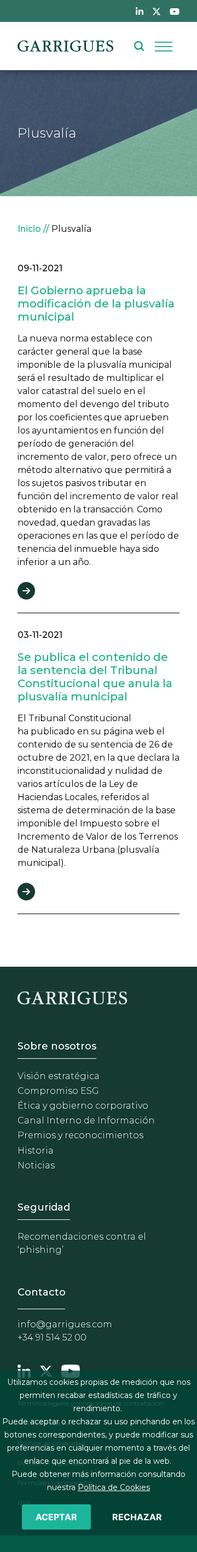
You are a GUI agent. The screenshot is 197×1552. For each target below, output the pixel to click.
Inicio (29, 229)
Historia (36, 1150)
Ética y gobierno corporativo (83, 1105)
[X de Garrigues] (156, 11)
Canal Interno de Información (86, 1120)
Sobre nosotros (57, 1046)
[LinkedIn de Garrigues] (139, 11)
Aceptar (56, 1516)
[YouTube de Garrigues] (174, 11)
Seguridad (44, 1207)
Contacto (42, 1292)
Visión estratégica (59, 1076)
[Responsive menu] (163, 46)
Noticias (36, 1165)
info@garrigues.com (65, 1324)
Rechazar (137, 1516)
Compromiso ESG (58, 1091)
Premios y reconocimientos (80, 1135)
